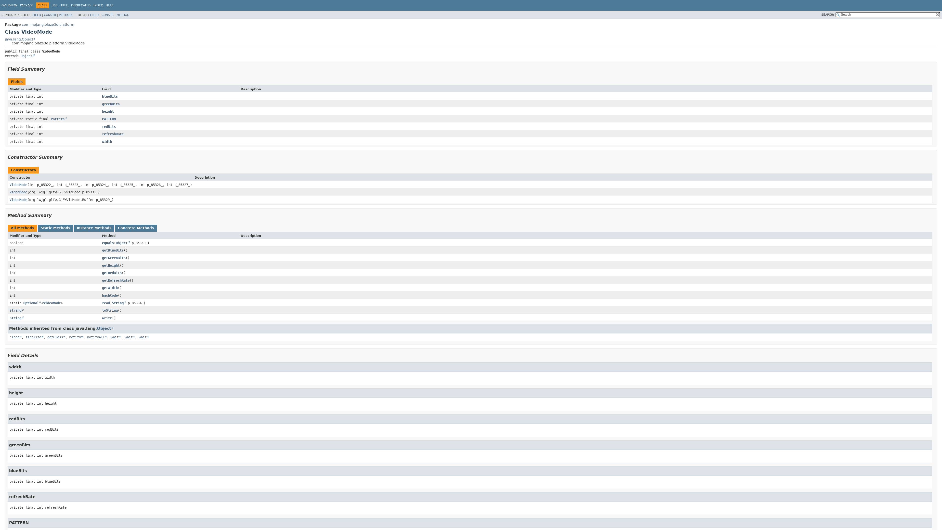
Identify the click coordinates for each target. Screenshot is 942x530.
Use (55, 5)
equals (108, 243)
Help (109, 5)
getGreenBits (114, 258)
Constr (50, 15)
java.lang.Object (19, 39)
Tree (64, 5)
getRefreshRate (116, 280)
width (107, 142)
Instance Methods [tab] (94, 228)
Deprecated (81, 5)
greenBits (111, 104)
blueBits (110, 96)
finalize (33, 337)
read (106, 303)
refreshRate (113, 134)
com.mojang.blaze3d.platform (48, 24)
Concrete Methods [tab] (136, 228)
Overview (9, 5)
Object (26, 56)
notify (75, 337)
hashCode (110, 295)
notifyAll (96, 337)
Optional (31, 303)
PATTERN (109, 119)
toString (110, 310)
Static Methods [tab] (55, 228)
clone (14, 337)
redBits (109, 127)
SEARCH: (827, 14)
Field (36, 15)
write (107, 318)
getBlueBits (113, 250)
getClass (55, 337)
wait (115, 337)
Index (98, 5)
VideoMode (18, 185)
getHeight (111, 265)
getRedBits (112, 273)
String (118, 303)
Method (65, 15)
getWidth (110, 288)
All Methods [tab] (22, 228)
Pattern (58, 119)
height (108, 111)
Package (27, 5)
